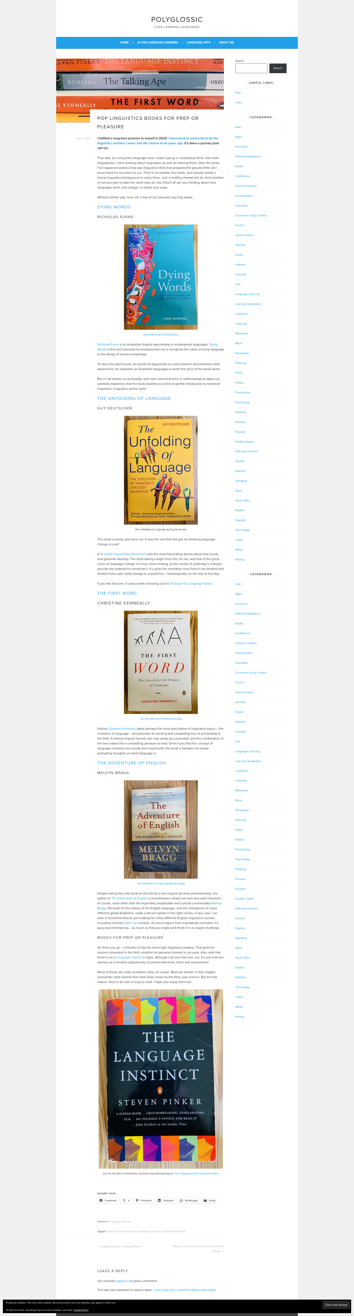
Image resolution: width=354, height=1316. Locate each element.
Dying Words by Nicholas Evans (160, 334)
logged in (122, 1281)
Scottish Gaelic (244, 441)
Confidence (242, 176)
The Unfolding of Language (134, 398)
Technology (242, 530)
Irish (238, 284)
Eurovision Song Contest (251, 215)
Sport (238, 490)
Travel (239, 540)
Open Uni (131, 923)
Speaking (241, 481)
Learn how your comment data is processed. (185, 1290)
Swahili (239, 510)
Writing (239, 559)
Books (239, 166)
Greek (239, 255)
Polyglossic (177, 19)
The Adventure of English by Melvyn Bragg (161, 883)
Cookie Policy (81, 1310)
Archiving (241, 146)
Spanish (240, 471)
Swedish (240, 520)
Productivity (242, 392)
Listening (241, 323)
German (240, 245)
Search (239, 61)
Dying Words (114, 207)
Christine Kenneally (122, 729)
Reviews (126, 1221)
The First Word (117, 593)
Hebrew (240, 264)
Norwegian (242, 353)
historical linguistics (126, 1231)
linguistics (155, 1231)
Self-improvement (246, 451)
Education (241, 205)
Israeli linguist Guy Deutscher (125, 554)
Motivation (241, 333)
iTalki (238, 102)
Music (239, 343)
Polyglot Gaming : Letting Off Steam (121, 1246)
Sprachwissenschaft (174, 1231)
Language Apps (198, 42)
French (239, 225)
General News (244, 235)
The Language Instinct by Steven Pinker (196, 1173)
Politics (239, 382)
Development (243, 196)
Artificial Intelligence (248, 156)
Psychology (242, 402)
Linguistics (115, 1221)
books (110, 1231)
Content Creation (246, 186)
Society (240, 461)
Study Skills (242, 500)
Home (124, 42)
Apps (238, 137)
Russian (240, 432)
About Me (226, 42)
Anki (238, 92)
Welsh (239, 549)
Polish (239, 373)
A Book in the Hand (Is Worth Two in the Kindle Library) (198, 1249)
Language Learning (247, 294)
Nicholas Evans (108, 344)
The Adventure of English (131, 763)
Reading (240, 412)
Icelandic (240, 274)
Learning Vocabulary (248, 304)
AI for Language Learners (157, 42)
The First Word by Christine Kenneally (161, 719)
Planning (240, 363)
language (143, 1231)
